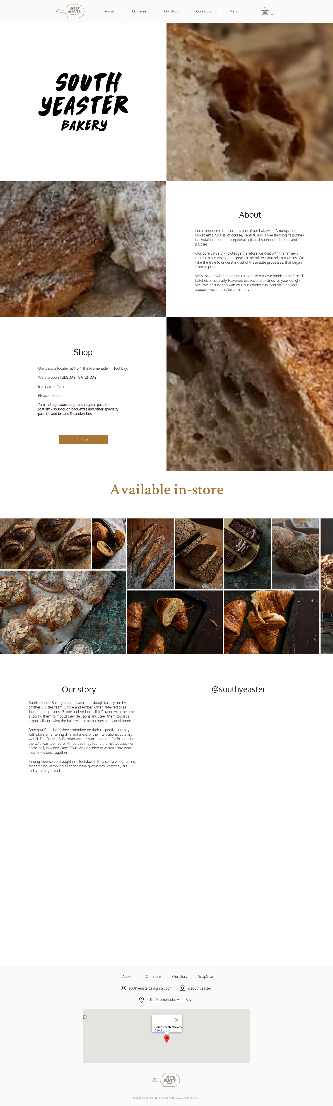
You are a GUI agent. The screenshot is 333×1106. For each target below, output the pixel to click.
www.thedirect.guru (187, 1097)
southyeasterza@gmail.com (151, 988)
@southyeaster (238, 689)
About (127, 976)
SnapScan (206, 976)
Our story (179, 976)
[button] (269, 11)
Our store (153, 976)
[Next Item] (325, 586)
